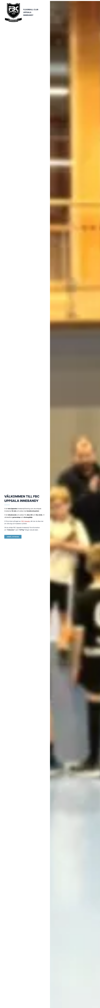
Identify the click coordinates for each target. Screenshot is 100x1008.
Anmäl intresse (13, 537)
